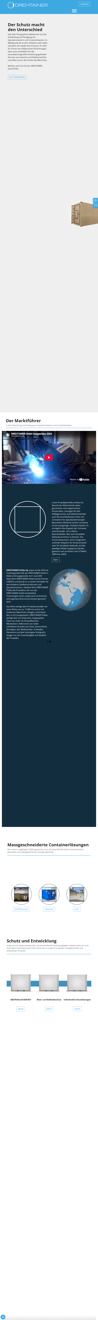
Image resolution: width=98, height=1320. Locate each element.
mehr (21, 1009)
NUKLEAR (49, 909)
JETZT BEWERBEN (17, 77)
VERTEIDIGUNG (21, 909)
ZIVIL (77, 909)
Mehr (55, 559)
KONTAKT (84, 4)
